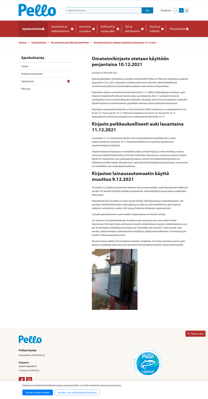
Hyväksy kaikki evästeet (38, 392)
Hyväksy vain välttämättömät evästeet (77, 392)
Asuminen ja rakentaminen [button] (60, 29)
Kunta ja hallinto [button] (155, 29)
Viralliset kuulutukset (31, 73)
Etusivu (23, 42)
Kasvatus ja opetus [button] (85, 29)
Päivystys (26, 88)
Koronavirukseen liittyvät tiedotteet (70, 42)
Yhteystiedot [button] (177, 29)
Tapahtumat (27, 81)
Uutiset (24, 66)
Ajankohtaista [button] (32, 29)
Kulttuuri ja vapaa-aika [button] (108, 29)
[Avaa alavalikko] (68, 81)
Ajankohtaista (38, 42)
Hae (147, 10)
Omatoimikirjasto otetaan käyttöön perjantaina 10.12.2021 (125, 42)
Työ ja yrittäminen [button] (132, 29)
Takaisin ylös (197, 333)
